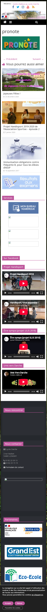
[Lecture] (5, 293)
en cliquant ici (37, 595)
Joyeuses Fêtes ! (11, 93)
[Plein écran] (41, 293)
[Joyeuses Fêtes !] (23, 69)
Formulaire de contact (15, 467)
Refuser (19, 603)
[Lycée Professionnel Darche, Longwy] (23, 12)
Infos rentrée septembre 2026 (25, 3)
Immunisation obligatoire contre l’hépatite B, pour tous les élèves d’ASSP (21, 165)
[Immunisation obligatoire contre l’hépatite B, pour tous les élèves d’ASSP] (23, 138)
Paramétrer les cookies (12, 608)
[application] (23, 283)
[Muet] (37, 293)
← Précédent (10, 59)
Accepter (8, 603)
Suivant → (38, 59)
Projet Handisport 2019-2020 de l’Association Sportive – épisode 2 (21, 128)
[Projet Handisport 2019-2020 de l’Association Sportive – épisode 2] (23, 102)
